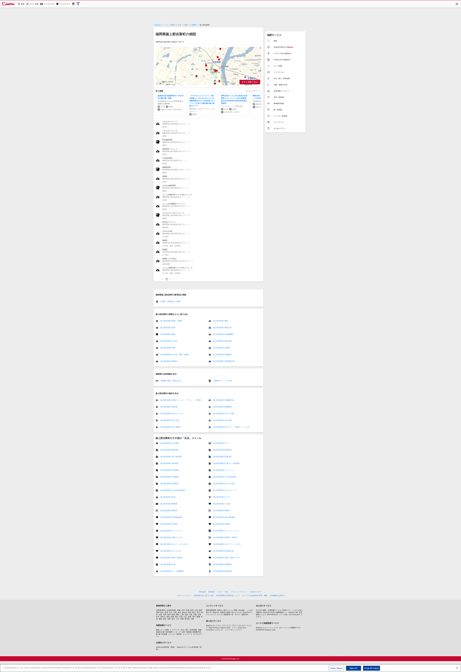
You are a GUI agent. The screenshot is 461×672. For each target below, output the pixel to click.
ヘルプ (219, 592)
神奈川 (184, 612)
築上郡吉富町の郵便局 (168, 504)
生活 (179, 25)
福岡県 (193, 25)
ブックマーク (187, 634)
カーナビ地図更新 (223, 614)
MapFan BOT (225, 628)
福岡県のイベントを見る (222, 381)
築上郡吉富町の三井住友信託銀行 (173, 490)
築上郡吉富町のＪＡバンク (223, 470)
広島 (181, 617)
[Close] (457, 668)
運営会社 (202, 592)
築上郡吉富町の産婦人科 (222, 327)
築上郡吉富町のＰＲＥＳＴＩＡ (225, 490)
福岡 (160, 619)
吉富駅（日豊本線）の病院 (170, 301)
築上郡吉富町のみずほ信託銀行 (225, 477)
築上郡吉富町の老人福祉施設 (224, 517)
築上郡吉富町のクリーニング (171, 531)
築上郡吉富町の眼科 (220, 321)
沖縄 (192, 619)
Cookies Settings (336, 668)
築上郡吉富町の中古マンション (172, 413)
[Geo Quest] (78, 4)
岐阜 (169, 614)
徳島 (189, 617)
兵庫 (199, 614)
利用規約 (211, 592)
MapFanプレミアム (213, 625)
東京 (179, 612)
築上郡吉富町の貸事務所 (222, 407)
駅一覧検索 (163, 634)
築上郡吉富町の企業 (168, 564)
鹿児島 (187, 619)
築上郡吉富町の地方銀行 (222, 450)
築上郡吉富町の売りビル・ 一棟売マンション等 (231, 427)
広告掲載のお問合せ (277, 595)
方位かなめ (242, 628)
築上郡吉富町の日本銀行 (169, 463)
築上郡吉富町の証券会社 (222, 457)
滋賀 (186, 614)
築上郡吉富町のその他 (221, 504)
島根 (172, 617)
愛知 (177, 614)
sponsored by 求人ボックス (253, 91)
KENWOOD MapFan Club (266, 630)
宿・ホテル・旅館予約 (239, 614)
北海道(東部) (161, 610)
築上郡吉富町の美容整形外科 (224, 361)
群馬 (166, 612)
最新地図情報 (211, 610)
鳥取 (168, 617)
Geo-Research (294, 614)
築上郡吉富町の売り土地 (169, 420)
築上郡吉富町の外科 (168, 327)
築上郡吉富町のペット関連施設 (172, 571)
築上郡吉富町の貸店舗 (168, 407)
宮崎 (182, 619)
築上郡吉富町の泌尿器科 (222, 354)
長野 (164, 614)
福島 (200, 610)
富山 (194, 612)
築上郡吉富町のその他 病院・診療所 (174, 354)
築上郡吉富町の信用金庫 (169, 470)
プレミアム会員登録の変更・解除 (254, 595)
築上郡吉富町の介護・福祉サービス (226, 558)
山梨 (160, 614)
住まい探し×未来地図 (189, 630)
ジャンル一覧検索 (175, 634)
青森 (179, 610)
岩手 (183, 610)
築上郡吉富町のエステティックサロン (227, 544)
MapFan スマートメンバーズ (267, 628)
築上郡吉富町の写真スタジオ (171, 537)
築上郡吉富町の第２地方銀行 (171, 457)
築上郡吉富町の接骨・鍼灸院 (171, 558)
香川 (194, 617)
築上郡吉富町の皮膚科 (221, 348)
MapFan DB (293, 612)
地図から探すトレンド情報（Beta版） (231, 610)
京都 (195, 614)
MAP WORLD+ (272, 614)
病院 (186, 25)
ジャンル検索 (169, 25)
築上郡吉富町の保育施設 (222, 571)
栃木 (162, 612)
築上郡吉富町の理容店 (221, 510)
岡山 (176, 617)
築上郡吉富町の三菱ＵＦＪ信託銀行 (226, 463)
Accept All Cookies (371, 668)
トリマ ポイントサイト (233, 630)
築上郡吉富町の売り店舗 (222, 420)
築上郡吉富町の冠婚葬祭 (222, 564)
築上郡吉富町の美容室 (168, 510)
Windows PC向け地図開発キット (275, 612)
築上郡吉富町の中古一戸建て (224, 413)
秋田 (192, 610)
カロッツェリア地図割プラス (290, 628)
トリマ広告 (283, 614)
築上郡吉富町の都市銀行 (169, 450)
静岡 (173, 614)
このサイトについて (183, 595)
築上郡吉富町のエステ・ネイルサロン (174, 544)
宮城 (187, 610)
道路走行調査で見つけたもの (231, 612)
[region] (208, 66)
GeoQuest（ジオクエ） (215, 630)
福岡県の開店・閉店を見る (170, 381)
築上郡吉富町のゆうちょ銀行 (224, 483)
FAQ (226, 592)
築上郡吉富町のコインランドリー (225, 531)
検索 (157, 630)
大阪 (190, 614)
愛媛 (198, 617)
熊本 (173, 619)
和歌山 (162, 617)
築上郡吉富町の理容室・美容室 (225, 537)
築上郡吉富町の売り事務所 (170, 427)
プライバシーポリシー (239, 592)
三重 (182, 614)
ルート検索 (164, 630)
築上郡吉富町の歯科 (168, 334)
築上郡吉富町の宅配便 (221, 524)
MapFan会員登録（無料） (166, 647)
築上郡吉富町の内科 (168, 348)
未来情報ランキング (173, 632)
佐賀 (164, 619)
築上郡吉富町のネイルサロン (171, 551)
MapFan (158, 25)
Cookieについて (256, 592)
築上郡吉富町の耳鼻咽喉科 (223, 334)
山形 (196, 610)
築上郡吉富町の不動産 (168, 524)
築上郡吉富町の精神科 (168, 361)
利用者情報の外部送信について (228, 595)
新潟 (189, 612)
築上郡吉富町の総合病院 (222, 341)
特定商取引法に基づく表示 (204, 595)
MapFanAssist (214, 628)
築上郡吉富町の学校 (168, 497)
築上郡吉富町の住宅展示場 (223, 551)
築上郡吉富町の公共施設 (169, 443)
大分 (177, 619)
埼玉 (170, 612)
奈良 (157, 617)
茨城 (157, 612)
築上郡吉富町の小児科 (168, 341)
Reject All (353, 668)
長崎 (169, 619)
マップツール (175, 630)
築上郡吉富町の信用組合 (169, 483)
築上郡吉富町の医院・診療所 (171, 321)
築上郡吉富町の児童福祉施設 (171, 517)
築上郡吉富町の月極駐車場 (223, 400)
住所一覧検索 (187, 632)
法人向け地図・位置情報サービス (268, 610)
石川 (198, 612)
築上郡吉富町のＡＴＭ (221, 497)
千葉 (175, 612)
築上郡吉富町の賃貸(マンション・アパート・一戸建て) (181, 400)
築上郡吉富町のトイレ (221, 443)
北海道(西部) (171, 610)
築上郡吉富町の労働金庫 (169, 477)
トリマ (234, 628)
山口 (185, 617)
